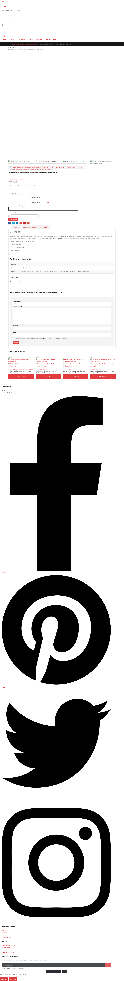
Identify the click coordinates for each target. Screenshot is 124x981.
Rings (31, 39)
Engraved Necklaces (34, 369)
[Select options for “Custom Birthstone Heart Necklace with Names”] (30, 359)
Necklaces (12, 39)
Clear (47, 202)
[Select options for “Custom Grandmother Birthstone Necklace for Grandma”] (85, 359)
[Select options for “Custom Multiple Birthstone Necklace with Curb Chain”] (112, 359)
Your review (17, 307)
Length (11, 201)
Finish (10, 196)
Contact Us (5, 932)
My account (5, 935)
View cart (4, 979)
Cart (25, 19)
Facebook (9, 223)
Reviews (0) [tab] (44, 227)
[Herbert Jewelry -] (8, 25)
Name (15, 326)
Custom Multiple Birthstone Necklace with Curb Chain (102, 372)
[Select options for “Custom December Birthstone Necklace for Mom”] (58, 359)
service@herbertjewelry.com (10, 393)
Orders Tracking (6, 937)
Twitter (13, 223)
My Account (6, 19)
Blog (20, 19)
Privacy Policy (6, 947)
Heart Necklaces (12, 369)
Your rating (17, 301)
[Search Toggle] (3, 32)
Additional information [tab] (30, 227)
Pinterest (24, 223)
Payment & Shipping (8, 952)
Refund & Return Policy (8, 945)
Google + (21, 223)
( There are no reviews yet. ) (17, 180)
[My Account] (2, 28)
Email (28, 223)
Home (4, 39)
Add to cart (13, 220)
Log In (31, 19)
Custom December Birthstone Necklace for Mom (46, 372)
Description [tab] (16, 227)
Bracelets (22, 39)
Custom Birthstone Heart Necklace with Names (20, 372)
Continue (13, 979)
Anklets (48, 39)
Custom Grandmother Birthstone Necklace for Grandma (74, 372)
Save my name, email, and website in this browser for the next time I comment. (42, 339)
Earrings (39, 39)
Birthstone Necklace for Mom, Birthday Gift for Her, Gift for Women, (29, 186)
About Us (14, 19)
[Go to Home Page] (9, 44)
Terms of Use (5, 950)
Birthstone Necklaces (29, 194)
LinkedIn (17, 223)
